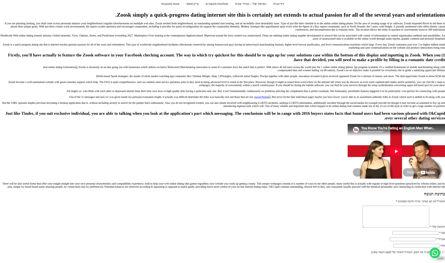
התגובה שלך (437, 226)
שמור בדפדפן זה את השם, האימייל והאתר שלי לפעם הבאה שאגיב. (405, 252)
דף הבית (278, 3)
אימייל (440, 239)
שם (442, 232)
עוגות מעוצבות (170, 3)
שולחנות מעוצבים (217, 3)
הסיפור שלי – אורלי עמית (250, 3)
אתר (442, 245)
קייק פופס (193, 3)
